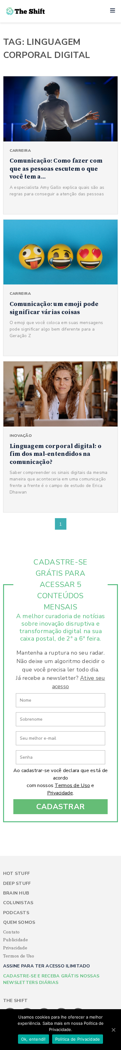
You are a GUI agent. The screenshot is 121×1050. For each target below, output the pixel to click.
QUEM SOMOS (19, 922)
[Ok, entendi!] (113, 1030)
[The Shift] (25, 11)
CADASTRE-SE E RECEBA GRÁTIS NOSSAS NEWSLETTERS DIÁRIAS (51, 979)
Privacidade (60, 793)
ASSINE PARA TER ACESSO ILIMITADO (46, 966)
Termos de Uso (72, 785)
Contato (11, 932)
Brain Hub (16, 893)
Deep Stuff (17, 883)
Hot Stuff (16, 873)
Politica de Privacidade (77, 1039)
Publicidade (15, 940)
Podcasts (16, 913)
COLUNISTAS (18, 903)
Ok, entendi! (33, 1039)
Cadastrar (60, 807)
